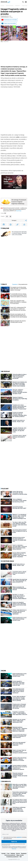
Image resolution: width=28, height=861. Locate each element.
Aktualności (17, 5)
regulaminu (19, 837)
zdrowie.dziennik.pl (9, 5)
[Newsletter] (4, 224)
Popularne (14, 284)
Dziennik (2, 5)
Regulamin (23, 853)
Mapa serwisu (20, 855)
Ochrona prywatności (9, 855)
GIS (7, 216)
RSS (21, 856)
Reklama (13, 853)
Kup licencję (18, 210)
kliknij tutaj (14, 848)
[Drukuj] (11, 224)
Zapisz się (14, 841)
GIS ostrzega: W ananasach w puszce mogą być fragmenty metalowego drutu (18, 202)
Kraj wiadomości (23, 284)
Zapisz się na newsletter (10, 23)
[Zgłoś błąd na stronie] (24, 224)
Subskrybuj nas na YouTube (10, 19)
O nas (8, 853)
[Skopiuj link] (17, 224)
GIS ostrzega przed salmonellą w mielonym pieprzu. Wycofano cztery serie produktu (19, 233)
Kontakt (4, 853)
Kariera (18, 853)
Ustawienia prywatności (12, 856)
